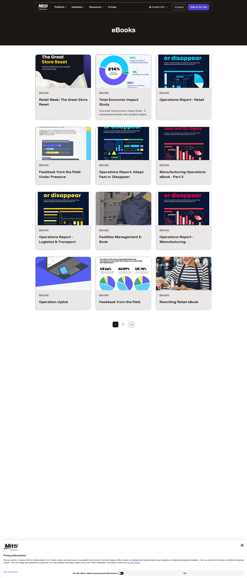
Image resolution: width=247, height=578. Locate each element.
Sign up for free (198, 7)
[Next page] (131, 324)
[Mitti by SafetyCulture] (43, 7)
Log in (180, 7)
